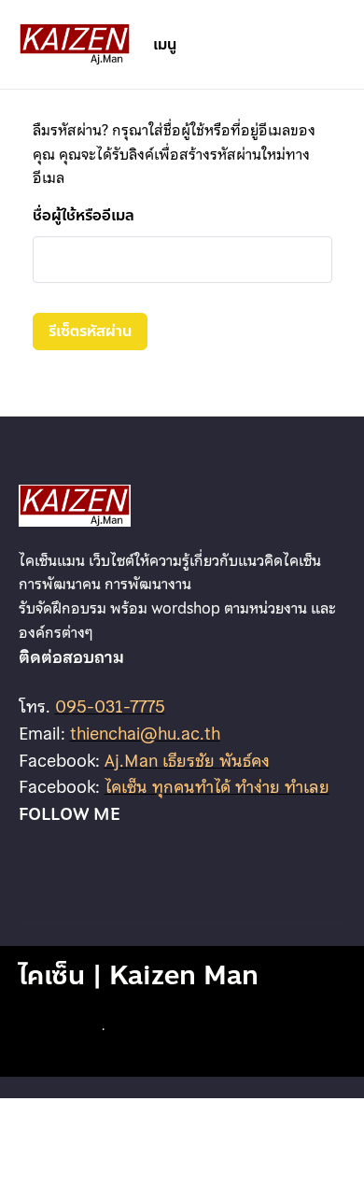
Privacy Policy (58, 1029)
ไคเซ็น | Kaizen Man (139, 975)
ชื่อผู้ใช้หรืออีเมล (83, 215)
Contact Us (140, 1029)
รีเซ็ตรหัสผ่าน (90, 331)
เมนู (164, 44)
